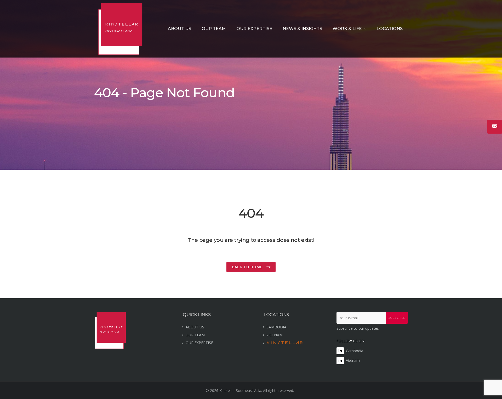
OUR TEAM (214, 28)
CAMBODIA (276, 326)
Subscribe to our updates (357, 328)
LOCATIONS (389, 28)
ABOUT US (179, 28)
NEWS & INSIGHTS (302, 28)
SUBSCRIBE (397, 318)
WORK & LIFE (347, 28)
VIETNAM (274, 334)
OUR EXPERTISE (254, 28)
